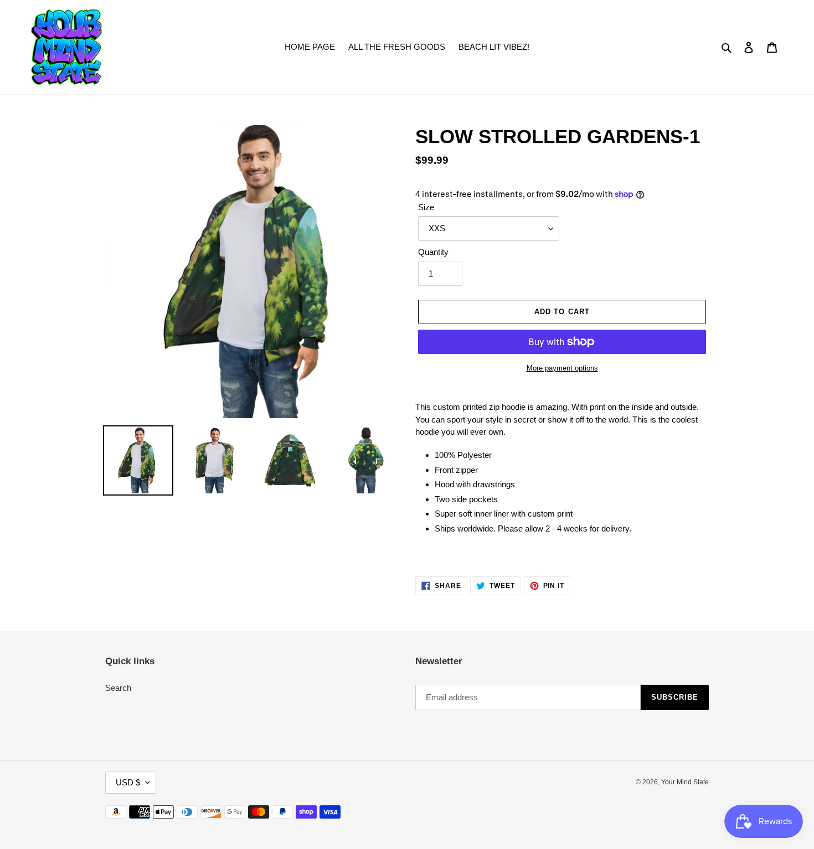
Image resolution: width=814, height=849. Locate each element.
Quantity (433, 252)
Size (426, 207)
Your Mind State (685, 782)
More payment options (562, 368)
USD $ (128, 782)
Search (118, 687)
